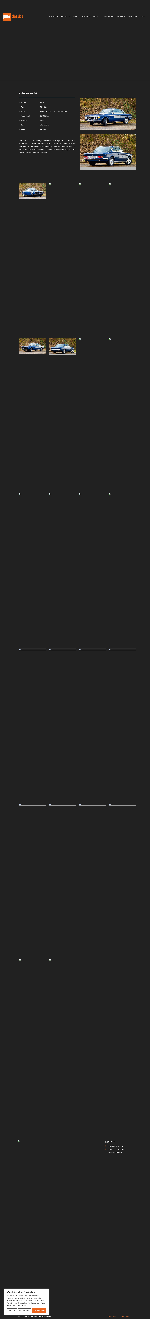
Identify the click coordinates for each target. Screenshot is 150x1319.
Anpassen (11, 1310)
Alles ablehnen (24, 1310)
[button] (111, 1316)
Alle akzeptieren (39, 1310)
